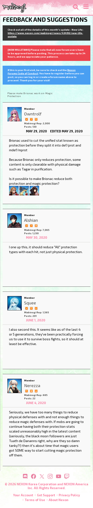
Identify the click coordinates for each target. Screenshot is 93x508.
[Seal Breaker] (31, 390)
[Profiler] (36, 225)
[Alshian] (14, 220)
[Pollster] (31, 119)
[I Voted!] (26, 119)
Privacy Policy (69, 495)
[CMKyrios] (34, 190)
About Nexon (58, 500)
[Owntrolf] (14, 114)
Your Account (23, 495)
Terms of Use (35, 500)
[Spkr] (14, 190)
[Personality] (36, 308)
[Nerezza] (14, 386)
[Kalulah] (24, 190)
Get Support (46, 495)
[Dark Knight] (36, 390)
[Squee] (14, 303)
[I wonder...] (36, 119)
